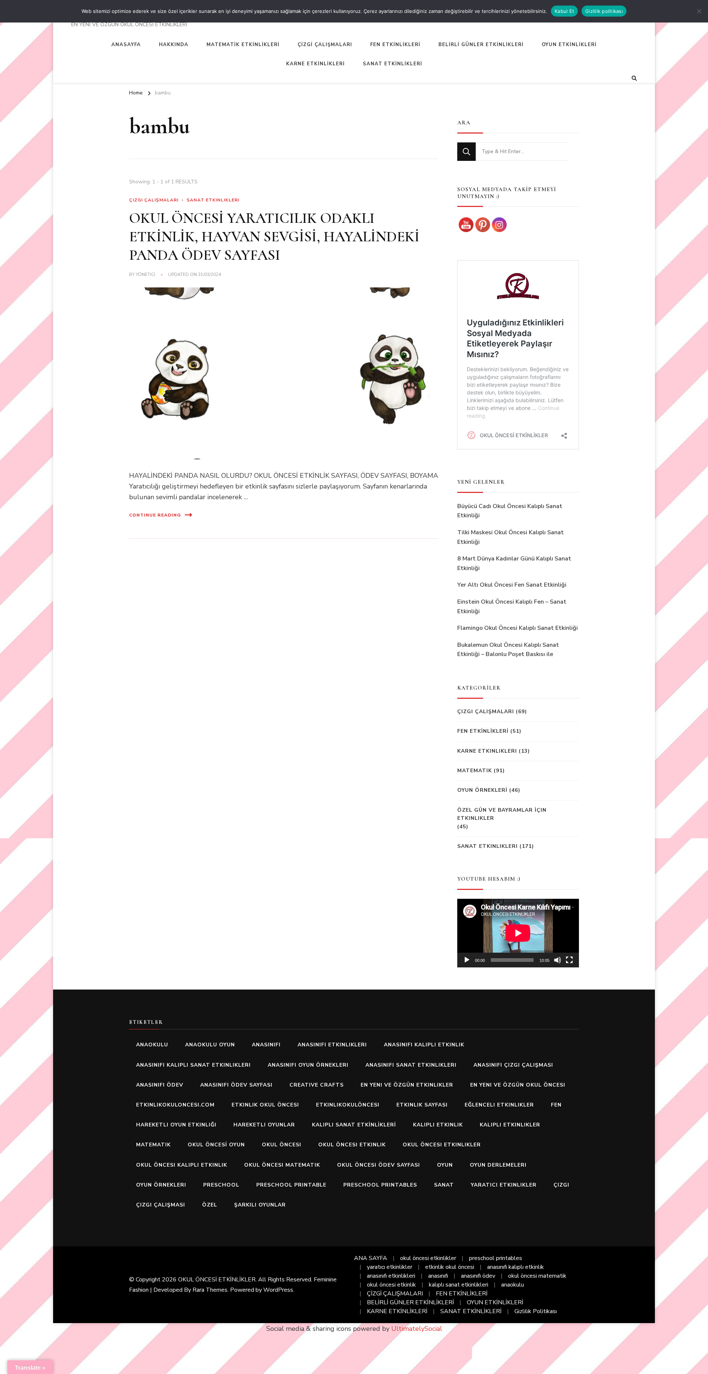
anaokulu (152, 1044)
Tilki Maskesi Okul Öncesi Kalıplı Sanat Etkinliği (510, 537)
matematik (153, 1144)
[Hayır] (698, 11)
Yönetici (145, 274)
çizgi (561, 1184)
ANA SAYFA (370, 1258)
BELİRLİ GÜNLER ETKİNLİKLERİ (481, 44)
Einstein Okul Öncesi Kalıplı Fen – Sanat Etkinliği (511, 606)
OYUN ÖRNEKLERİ (482, 790)
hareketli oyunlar (264, 1124)
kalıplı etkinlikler (510, 1124)
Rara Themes (210, 1290)
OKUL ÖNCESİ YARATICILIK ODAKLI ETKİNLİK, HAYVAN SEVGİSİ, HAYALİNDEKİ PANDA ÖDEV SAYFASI (274, 236)
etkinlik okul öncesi (265, 1104)
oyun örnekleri (161, 1184)
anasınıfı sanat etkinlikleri (411, 1065)
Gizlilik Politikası (535, 1311)
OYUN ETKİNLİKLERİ (569, 44)
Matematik (474, 770)
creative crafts (316, 1084)
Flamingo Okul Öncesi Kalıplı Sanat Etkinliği (517, 628)
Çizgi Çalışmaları (153, 200)
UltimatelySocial (416, 1328)
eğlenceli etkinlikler (499, 1104)
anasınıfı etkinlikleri (332, 1044)
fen (556, 1104)
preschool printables (380, 1184)
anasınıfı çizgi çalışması (513, 1065)
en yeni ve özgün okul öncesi (517, 1084)
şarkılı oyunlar (260, 1204)
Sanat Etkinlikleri (213, 200)
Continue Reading (155, 515)
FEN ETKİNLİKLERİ (395, 44)
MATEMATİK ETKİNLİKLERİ (243, 44)
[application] (518, 933)
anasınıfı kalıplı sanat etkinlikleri (193, 1065)
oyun (445, 1164)
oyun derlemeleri (498, 1164)
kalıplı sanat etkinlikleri (458, 1285)
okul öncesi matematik (282, 1164)
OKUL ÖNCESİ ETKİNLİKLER (217, 1279)
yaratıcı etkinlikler (504, 1184)
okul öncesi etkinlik (352, 1144)
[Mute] (557, 960)
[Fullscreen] (569, 960)
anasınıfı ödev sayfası (236, 1084)
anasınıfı (266, 1044)
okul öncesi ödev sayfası (378, 1164)
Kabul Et (564, 11)
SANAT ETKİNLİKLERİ (392, 64)
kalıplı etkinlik (438, 1124)
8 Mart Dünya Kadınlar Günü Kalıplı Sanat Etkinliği (514, 563)
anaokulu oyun (210, 1044)
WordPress (278, 1290)
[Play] (467, 960)
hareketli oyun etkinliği (176, 1124)
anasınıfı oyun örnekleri (308, 1065)
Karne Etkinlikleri (487, 751)
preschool (221, 1184)
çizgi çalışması (160, 1204)
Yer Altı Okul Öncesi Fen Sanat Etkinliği (511, 585)
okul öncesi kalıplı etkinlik (181, 1164)
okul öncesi (281, 1144)
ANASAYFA (126, 44)
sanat (444, 1184)
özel (209, 1204)
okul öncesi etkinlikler (442, 1144)
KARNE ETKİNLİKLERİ (315, 64)
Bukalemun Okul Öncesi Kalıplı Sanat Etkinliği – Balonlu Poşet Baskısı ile (508, 650)
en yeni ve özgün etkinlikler (407, 1084)
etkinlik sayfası (422, 1104)
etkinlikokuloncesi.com (175, 1104)
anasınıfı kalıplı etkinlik (424, 1044)
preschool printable (291, 1184)
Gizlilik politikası (604, 11)
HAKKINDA (173, 44)
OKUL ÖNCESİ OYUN (216, 1144)
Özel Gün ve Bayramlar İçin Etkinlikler (501, 814)
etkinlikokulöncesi (347, 1104)
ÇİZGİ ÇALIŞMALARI (325, 44)
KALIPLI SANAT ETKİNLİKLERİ (354, 1124)
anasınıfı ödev (159, 1084)
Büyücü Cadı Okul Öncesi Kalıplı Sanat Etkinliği (509, 511)
